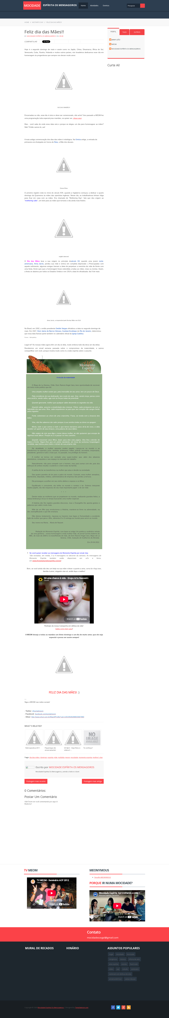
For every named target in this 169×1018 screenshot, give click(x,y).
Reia (56, 142)
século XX (75, 261)
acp (118, 969)
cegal (111, 954)
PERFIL (113, 31)
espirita (50, 757)
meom (67, 757)
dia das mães (34, 757)
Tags (124, 32)
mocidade (74, 757)
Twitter (118, 1007)
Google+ (123, 1007)
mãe (55, 757)
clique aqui (77, 118)
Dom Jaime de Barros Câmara (49, 331)
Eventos (106, 5)
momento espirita (85, 757)
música (123, 959)
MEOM (114, 44)
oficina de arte (134, 959)
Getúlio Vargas (61, 328)
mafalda (61, 757)
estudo (125, 969)
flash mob (134, 964)
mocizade (130, 954)
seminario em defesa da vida (120, 974)
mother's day (37, 22)
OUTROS (137, 32)
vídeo (111, 969)
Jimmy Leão (116, 40)
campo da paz (130, 979)
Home (83, 5)
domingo (43, 757)
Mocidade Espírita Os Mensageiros (41, 36)
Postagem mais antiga (93, 781)
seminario (135, 969)
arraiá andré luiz (115, 979)
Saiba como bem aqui (63, 629)
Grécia (78, 139)
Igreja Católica (77, 334)
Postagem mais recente (36, 781)
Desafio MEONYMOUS (102, 877)
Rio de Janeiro (85, 331)
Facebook (113, 1007)
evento (124, 964)
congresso (113, 959)
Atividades (94, 5)
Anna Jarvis (39, 264)
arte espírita (113, 964)
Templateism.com (81, 1007)
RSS (129, 1007)
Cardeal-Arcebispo (69, 331)
